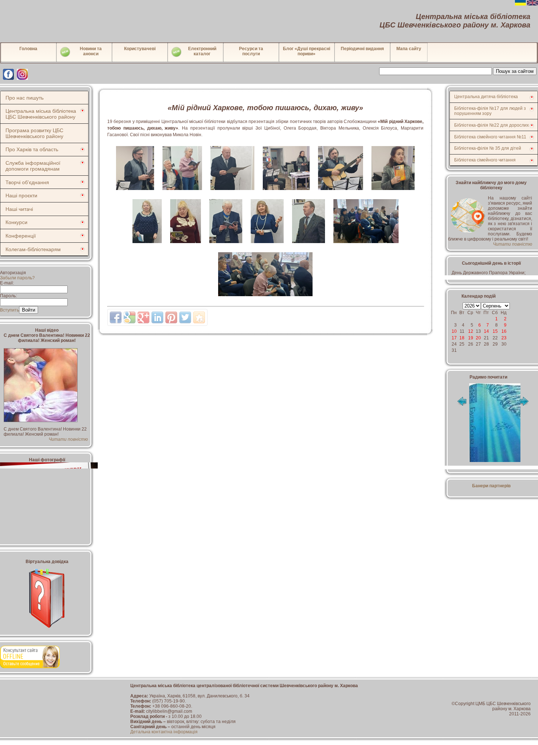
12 (470, 331)
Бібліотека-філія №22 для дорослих (491, 125)
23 (504, 337)
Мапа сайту (408, 48)
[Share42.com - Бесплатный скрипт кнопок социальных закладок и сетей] (199, 317)
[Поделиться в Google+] (143, 317)
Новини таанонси (91, 51)
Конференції (20, 236)
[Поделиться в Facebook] (116, 317)
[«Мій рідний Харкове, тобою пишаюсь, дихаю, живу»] (135, 192)
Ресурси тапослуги (251, 51)
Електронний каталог (202, 51)
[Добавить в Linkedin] (157, 317)
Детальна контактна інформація (164, 731)
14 (486, 331)
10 (454, 331)
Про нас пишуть (24, 98)
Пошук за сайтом (515, 71)
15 (495, 331)
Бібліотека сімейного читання (485, 160)
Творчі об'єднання (27, 182)
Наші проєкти (21, 195)
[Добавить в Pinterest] (171, 317)
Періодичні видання (362, 48)
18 (461, 337)
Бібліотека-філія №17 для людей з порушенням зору (490, 111)
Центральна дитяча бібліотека (486, 96)
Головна (28, 48)
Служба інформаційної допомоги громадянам (32, 166)
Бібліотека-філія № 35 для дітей (487, 148)
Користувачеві (140, 48)
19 (470, 337)
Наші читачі (19, 209)
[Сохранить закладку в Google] (129, 317)
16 (504, 331)
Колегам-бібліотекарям (33, 249)
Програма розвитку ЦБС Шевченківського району (34, 133)
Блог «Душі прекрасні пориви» (306, 51)
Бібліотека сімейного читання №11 (490, 136)
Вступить (9, 310)
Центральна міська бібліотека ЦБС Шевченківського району (40, 114)
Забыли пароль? (17, 277)
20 (478, 337)
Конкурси (16, 222)
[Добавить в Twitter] (185, 317)
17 (454, 337)
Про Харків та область (31, 149)
